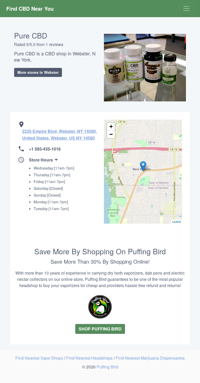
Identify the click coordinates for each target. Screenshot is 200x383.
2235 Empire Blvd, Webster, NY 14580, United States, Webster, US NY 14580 (59, 134)
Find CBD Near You (30, 8)
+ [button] (111, 126)
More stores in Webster (38, 72)
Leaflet (176, 221)
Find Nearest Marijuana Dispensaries (150, 358)
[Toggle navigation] (186, 8)
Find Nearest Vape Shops (39, 358)
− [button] (111, 134)
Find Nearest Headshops (90, 358)
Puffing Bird (107, 367)
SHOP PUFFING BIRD (100, 329)
